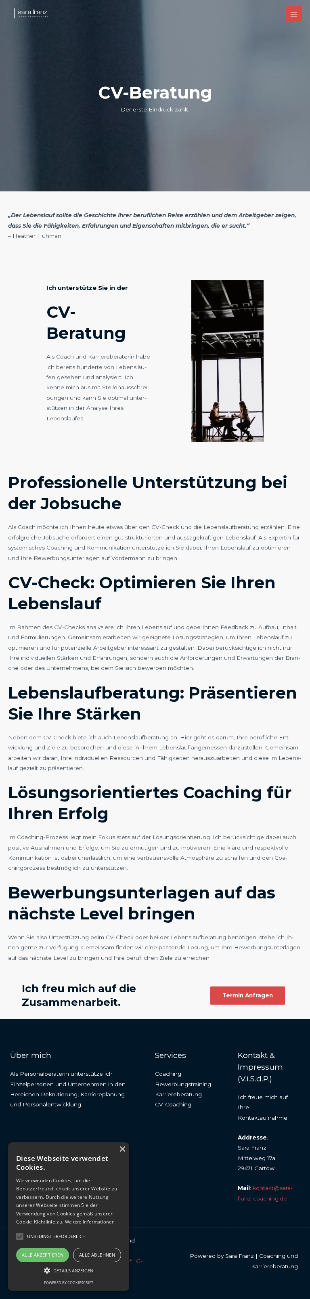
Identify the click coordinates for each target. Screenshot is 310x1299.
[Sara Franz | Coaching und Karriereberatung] (32, 14)
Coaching (168, 1073)
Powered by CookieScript (68, 1282)
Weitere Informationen (90, 1222)
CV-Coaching (173, 1104)
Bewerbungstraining (183, 1084)
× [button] (122, 1149)
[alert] (68, 1216)
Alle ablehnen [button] (97, 1255)
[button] (68, 1270)
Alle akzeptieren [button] (42, 1255)
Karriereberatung (178, 1094)
